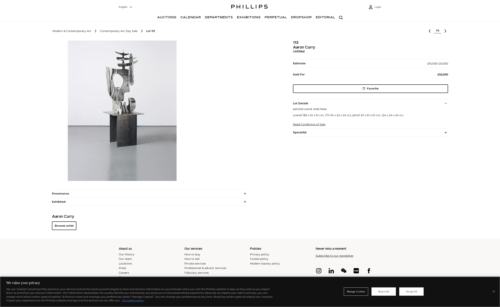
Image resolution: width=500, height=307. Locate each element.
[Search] (341, 17)
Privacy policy (259, 254)
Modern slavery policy (265, 263)
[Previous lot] (429, 31)
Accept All (411, 291)
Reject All (383, 291)
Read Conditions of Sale (309, 124)
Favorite (373, 88)
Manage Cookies (356, 291)
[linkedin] (331, 271)
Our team (125, 259)
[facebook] (369, 271)
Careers (124, 272)
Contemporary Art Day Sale (119, 31)
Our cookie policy (133, 300)
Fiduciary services (196, 272)
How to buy (192, 254)
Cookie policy (259, 259)
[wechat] (344, 271)
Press (122, 268)
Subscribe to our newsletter (335, 255)
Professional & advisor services (205, 268)
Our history (126, 254)
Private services (195, 263)
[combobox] (125, 7)
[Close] (493, 291)
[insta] (319, 271)
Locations (125, 263)
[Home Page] (249, 7)
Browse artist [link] (64, 225)
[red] (356, 271)
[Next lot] (445, 31)
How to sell (192, 259)
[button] (121, 111)
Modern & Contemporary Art (71, 31)
